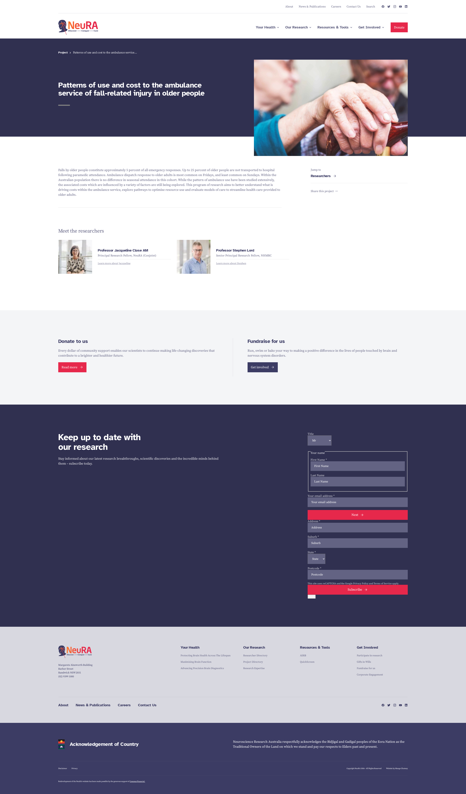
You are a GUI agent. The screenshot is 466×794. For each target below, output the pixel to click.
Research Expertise (254, 668)
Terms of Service (383, 583)
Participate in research (369, 655)
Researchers (321, 176)
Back (311, 596)
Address (314, 521)
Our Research (254, 647)
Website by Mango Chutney (397, 768)
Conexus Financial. (137, 781)
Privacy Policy (360, 583)
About (63, 705)
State (312, 552)
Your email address (321, 496)
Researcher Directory (255, 655)
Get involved (260, 367)
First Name (319, 460)
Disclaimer (62, 768)
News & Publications (93, 705)
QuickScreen (307, 662)
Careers (124, 705)
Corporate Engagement (370, 674)
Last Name (317, 475)
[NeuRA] (78, 27)
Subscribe (355, 590)
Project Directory (253, 662)
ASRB (303, 655)
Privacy (75, 768)
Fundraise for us (366, 668)
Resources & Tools (315, 647)
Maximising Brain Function (196, 662)
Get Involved (367, 647)
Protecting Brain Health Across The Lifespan (205, 655)
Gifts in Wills (364, 662)
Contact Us (147, 705)
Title (311, 434)
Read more (69, 367)
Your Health (190, 647)
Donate (399, 27)
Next (355, 515)
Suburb (313, 537)
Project (63, 52)
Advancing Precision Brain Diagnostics (202, 668)
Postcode (314, 568)
